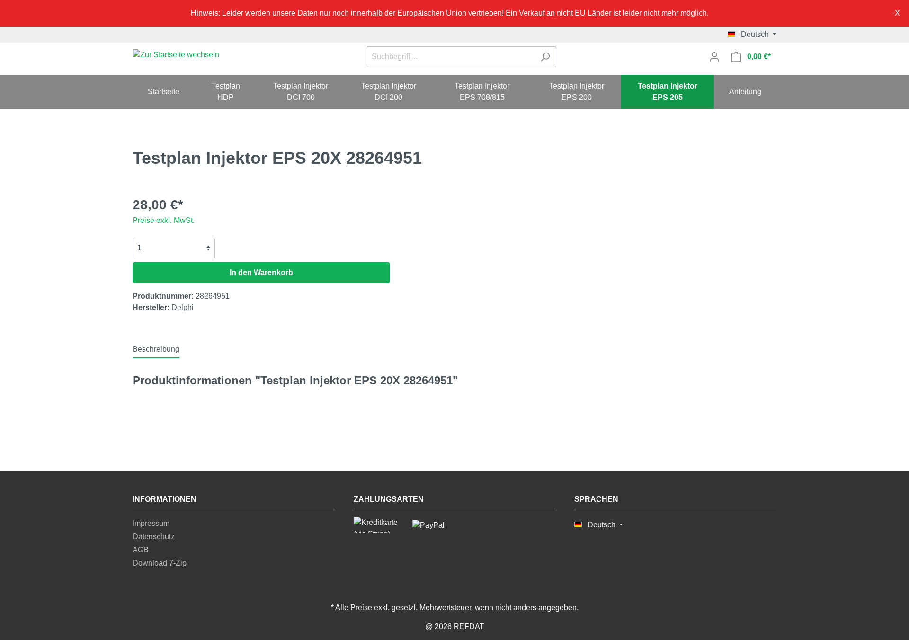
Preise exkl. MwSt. (164, 220)
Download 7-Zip (160, 563)
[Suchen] (545, 56)
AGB (141, 550)
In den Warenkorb (261, 272)
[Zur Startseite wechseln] (176, 55)
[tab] (156, 349)
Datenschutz (154, 537)
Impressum (151, 523)
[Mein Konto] (714, 57)
